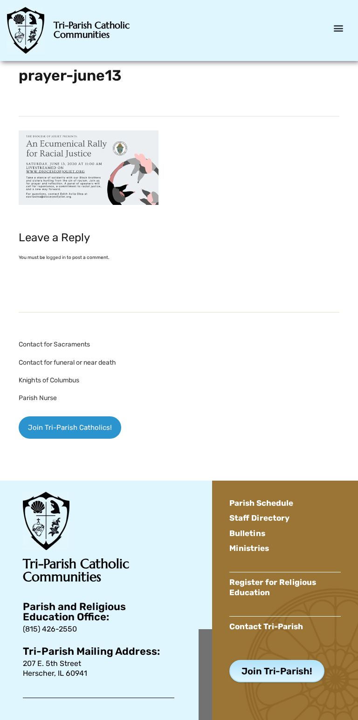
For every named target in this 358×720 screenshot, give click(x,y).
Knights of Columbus (49, 380)
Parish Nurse (38, 398)
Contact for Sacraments (54, 344)
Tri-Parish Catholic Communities (92, 30)
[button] (338, 28)
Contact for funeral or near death (67, 363)
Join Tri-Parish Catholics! (70, 427)
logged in (56, 257)
